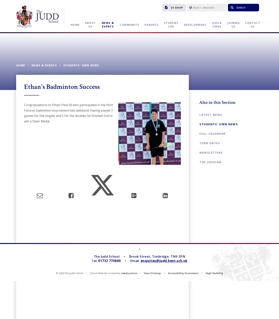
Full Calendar (212, 133)
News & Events (44, 65)
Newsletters (211, 152)
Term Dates (209, 143)
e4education (129, 273)
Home (20, 65)
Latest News (210, 114)
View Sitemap (152, 273)
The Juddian (210, 162)
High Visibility (214, 273)
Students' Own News (81, 65)
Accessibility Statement (183, 273)
